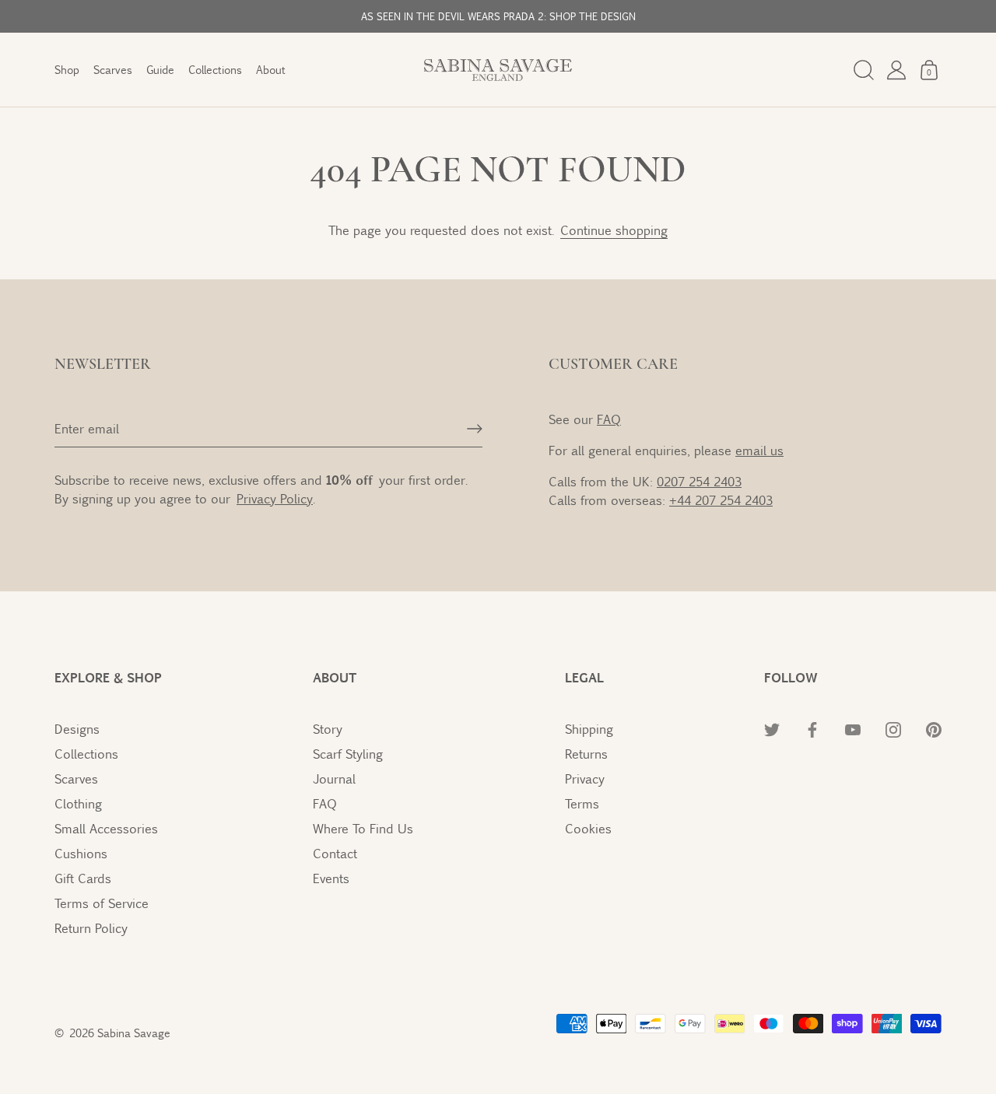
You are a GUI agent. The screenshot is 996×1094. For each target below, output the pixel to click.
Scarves (112, 69)
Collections (215, 69)
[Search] (863, 70)
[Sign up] (474, 429)
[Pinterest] (934, 729)
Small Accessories (106, 828)
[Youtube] (853, 729)
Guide (160, 69)
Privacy (585, 778)
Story (327, 729)
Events (331, 878)
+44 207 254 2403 (721, 500)
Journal (334, 778)
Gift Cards (82, 878)
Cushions (80, 853)
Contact (335, 853)
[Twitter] (772, 729)
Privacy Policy (275, 498)
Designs (77, 729)
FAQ (609, 419)
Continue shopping (614, 230)
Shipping (589, 729)
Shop (66, 69)
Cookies (588, 828)
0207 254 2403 (699, 481)
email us (759, 450)
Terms (582, 803)
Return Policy (91, 928)
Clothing (78, 803)
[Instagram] (893, 729)
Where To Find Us (363, 828)
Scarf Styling (348, 753)
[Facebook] (812, 729)
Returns (586, 753)
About (271, 69)
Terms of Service (101, 903)
